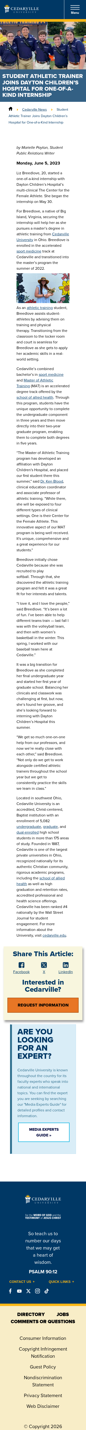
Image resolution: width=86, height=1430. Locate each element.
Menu (75, 13)
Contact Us (20, 1282)
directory (31, 1314)
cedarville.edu (54, 935)
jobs (63, 1314)
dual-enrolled (27, 832)
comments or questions (43, 1321)
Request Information (43, 1005)
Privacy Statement (43, 1395)
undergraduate (28, 826)
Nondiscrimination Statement (43, 1381)
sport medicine (28, 251)
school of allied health (34, 397)
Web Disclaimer (43, 1406)
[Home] (10, 109)
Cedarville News (34, 109)
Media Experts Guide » (44, 1132)
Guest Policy (43, 1366)
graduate (50, 826)
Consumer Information (43, 1338)
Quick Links (59, 1282)
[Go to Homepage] (21, 11)
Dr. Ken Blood (51, 481)
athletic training (40, 307)
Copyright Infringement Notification (43, 1352)
